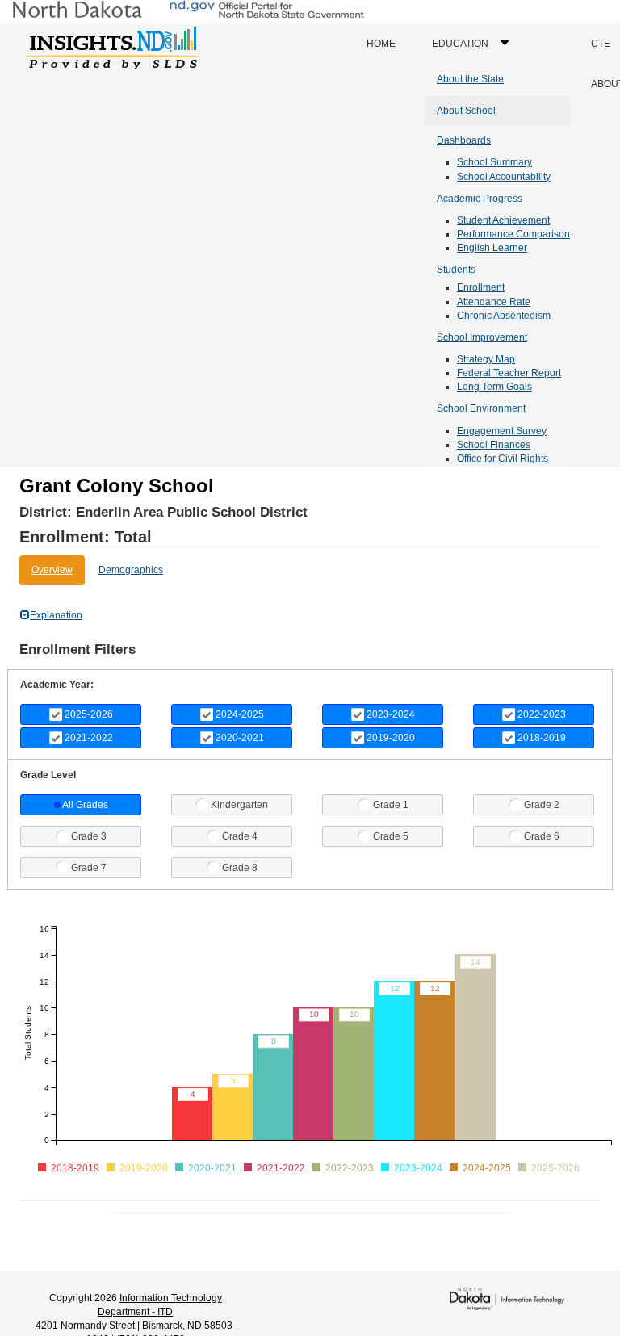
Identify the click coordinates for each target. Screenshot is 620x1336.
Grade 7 (89, 867)
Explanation (56, 615)
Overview (52, 570)
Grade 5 (390, 836)
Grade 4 (240, 836)
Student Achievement (503, 220)
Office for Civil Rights (502, 458)
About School (466, 110)
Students (456, 269)
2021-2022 (89, 737)
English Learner (492, 247)
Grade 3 (89, 836)
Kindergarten (239, 804)
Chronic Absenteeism (504, 315)
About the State (470, 79)
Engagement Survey (502, 431)
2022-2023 (541, 714)
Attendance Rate (493, 302)
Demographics (130, 570)
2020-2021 (240, 737)
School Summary (494, 162)
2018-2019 (541, 737)
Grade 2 (541, 804)
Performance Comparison (513, 234)
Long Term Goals (494, 386)
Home (381, 43)
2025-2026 (89, 714)
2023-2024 (391, 714)
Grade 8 (240, 867)
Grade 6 (541, 836)
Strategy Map (486, 359)
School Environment (481, 408)
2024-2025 (240, 714)
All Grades (85, 804)
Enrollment (481, 287)
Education (474, 50)
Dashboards (464, 140)
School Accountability (504, 176)
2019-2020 (391, 737)
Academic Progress (479, 198)
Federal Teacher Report (509, 373)
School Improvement (482, 337)
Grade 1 (390, 804)
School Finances (493, 444)
